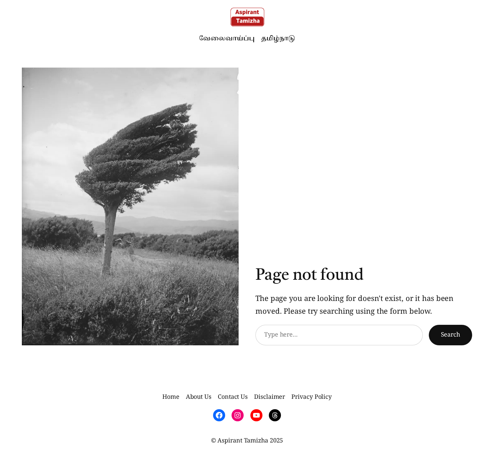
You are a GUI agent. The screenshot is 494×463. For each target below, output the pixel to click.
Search (450, 335)
